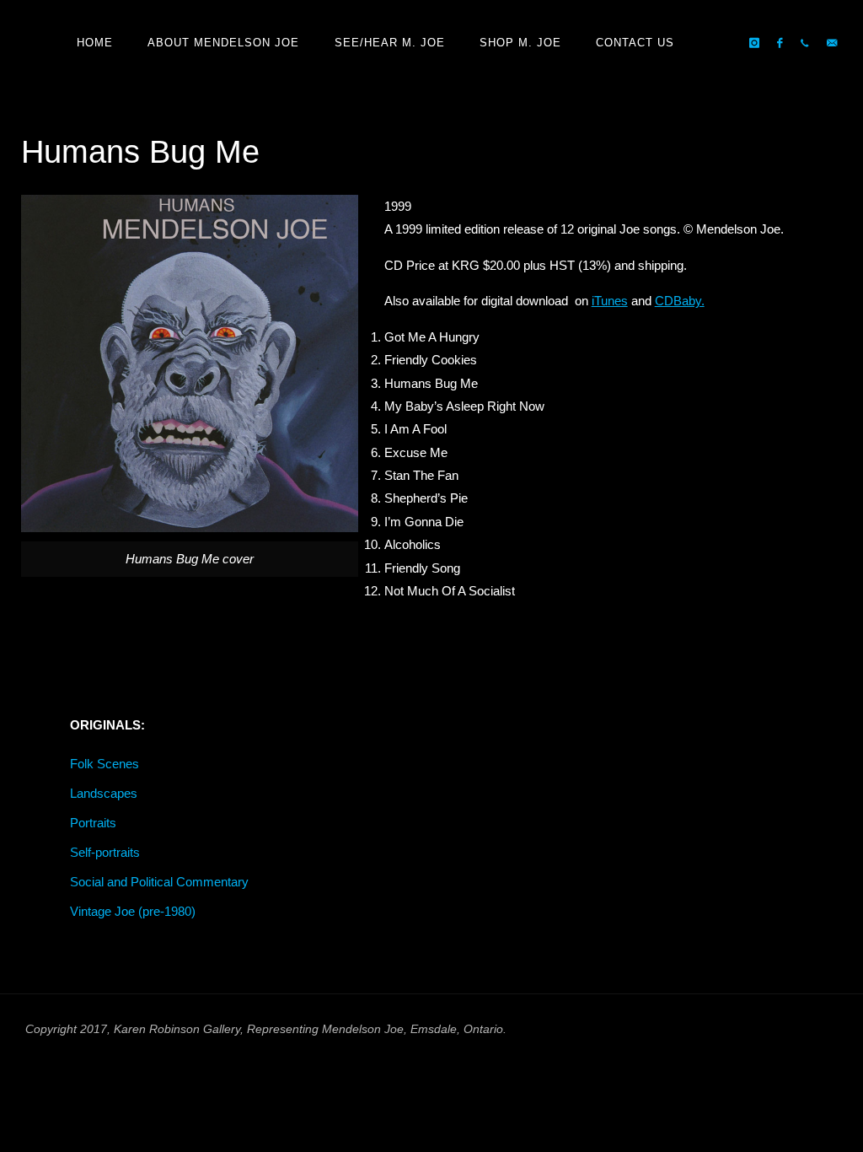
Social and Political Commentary (159, 882)
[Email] (831, 42)
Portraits (93, 823)
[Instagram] (755, 42)
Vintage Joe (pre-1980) (133, 911)
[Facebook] (780, 42)
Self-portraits (105, 852)
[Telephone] (804, 42)
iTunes (610, 300)
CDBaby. (680, 300)
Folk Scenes (104, 763)
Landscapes (103, 793)
